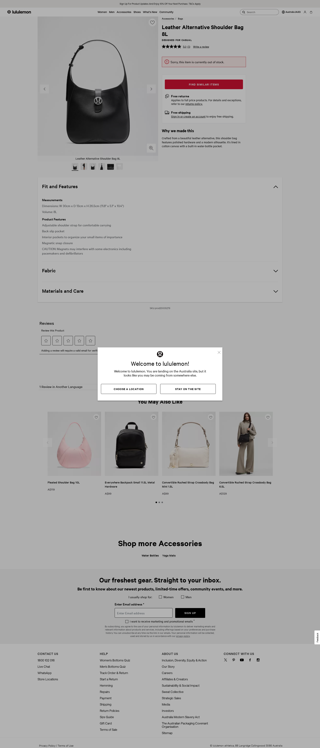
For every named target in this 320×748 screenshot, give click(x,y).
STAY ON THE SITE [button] (188, 389)
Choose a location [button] (129, 389)
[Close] (221, 351)
